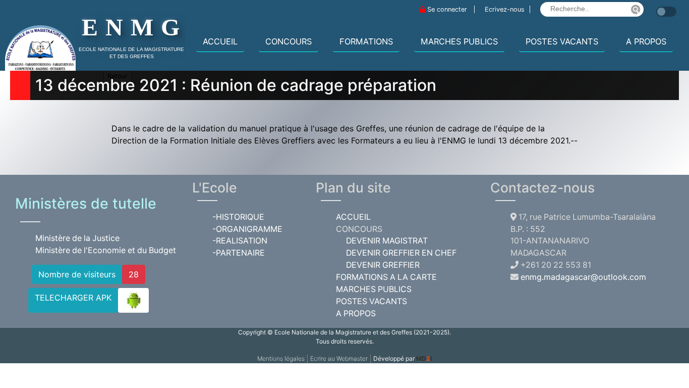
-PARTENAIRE (238, 253)
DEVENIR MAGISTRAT (387, 241)
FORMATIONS (366, 41)
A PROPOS (646, 41)
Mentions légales (281, 358)
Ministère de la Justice (77, 238)
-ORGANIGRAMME (247, 229)
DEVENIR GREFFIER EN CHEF (401, 253)
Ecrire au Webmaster (339, 358)
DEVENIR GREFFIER (383, 265)
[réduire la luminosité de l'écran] (654, 7)
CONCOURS (288, 41)
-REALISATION (239, 241)
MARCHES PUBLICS (459, 41)
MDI (424, 358)
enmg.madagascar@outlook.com (583, 277)
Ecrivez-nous (505, 9)
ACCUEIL (220, 41)
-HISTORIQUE (238, 217)
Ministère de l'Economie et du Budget (105, 250)
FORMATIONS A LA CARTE (386, 277)
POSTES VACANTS (562, 41)
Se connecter (447, 9)
